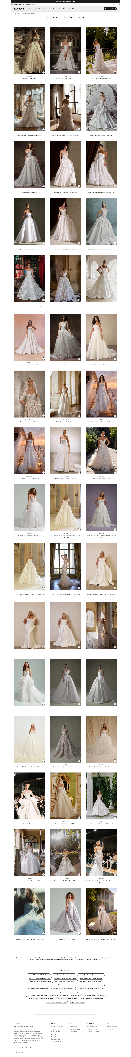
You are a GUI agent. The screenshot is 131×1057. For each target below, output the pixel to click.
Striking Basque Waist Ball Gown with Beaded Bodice (30, 249)
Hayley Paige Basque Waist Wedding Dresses (65, 992)
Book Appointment (110, 8)
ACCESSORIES (46, 8)
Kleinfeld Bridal (14, 4)
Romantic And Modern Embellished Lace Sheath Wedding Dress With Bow (101, 881)
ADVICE (64, 8)
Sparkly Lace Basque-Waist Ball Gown (101, 478)
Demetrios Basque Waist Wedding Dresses (93, 985)
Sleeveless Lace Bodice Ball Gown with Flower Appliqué (101, 249)
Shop (19, 13)
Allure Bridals (65, 190)
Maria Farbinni (30, 362)
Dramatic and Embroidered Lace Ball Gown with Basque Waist (30, 306)
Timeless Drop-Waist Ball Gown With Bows (65, 823)
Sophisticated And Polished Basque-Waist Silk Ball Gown (101, 709)
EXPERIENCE (56, 8)
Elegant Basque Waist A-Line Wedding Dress (29, 478)
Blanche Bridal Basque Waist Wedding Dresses (64, 988)
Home (15, 13)
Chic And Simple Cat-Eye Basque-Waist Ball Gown (101, 766)
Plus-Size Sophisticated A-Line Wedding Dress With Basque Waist (101, 595)
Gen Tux (33, 4)
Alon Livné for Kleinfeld (29, 419)
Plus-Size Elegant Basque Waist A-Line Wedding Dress (101, 421)
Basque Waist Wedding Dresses (28, 13)
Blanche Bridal (65, 76)
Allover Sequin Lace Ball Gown (29, 78)
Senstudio (101, 247)
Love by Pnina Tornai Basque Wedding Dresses (64, 974)
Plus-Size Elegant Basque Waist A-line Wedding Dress (66, 653)
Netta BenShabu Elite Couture (65, 304)
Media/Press (53, 1029)
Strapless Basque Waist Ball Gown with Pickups (101, 135)
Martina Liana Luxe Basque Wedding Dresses (90, 992)
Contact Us (53, 1034)
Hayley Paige (29, 533)
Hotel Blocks (28, 4)
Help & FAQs (53, 1036)
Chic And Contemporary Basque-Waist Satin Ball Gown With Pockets (29, 595)
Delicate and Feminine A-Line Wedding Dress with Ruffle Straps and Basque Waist (101, 307)
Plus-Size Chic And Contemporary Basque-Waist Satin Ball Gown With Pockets (65, 536)
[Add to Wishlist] (43, 72)
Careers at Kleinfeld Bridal (56, 1026)
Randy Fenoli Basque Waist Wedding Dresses (40, 981)
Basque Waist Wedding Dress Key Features (64, 1012)
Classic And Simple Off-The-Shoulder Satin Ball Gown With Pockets (101, 536)
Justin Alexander (101, 76)
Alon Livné (65, 133)
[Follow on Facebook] (15, 1047)
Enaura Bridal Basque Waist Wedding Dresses (40, 992)
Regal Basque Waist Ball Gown (29, 192)
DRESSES (29, 8)
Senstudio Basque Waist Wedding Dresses (94, 995)
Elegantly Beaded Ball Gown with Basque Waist (65, 364)
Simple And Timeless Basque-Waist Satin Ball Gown (29, 766)
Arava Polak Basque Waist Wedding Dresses (67, 998)
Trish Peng (101, 304)
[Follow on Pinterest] (23, 1047)
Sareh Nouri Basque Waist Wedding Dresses (70, 995)
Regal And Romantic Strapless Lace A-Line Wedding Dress (30, 421)
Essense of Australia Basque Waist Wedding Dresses (91, 974)
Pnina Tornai (101, 650)
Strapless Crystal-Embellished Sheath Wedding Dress (101, 653)
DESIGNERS (37, 8)
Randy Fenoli (101, 419)
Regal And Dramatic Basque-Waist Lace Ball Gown (65, 766)
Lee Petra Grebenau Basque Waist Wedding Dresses (41, 998)
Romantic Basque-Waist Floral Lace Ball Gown (65, 880)
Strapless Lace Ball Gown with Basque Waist (65, 478)
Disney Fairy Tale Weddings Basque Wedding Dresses (91, 988)
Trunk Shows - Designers (92, 1029)
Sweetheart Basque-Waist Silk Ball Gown (65, 709)
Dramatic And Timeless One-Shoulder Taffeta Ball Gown (101, 823)
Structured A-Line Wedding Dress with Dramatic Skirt (65, 135)
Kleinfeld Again (21, 4)
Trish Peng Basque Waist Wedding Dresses (56, 1002)
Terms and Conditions (112, 1026)
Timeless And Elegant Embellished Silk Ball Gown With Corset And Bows (101, 940)
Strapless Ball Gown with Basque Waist (101, 364)
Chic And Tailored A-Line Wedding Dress (65, 421)
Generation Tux (73, 1031)
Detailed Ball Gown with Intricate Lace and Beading (29, 135)
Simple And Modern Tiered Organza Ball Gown (30, 709)
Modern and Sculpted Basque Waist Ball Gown (65, 192)
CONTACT (71, 8)
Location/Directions (55, 1039)
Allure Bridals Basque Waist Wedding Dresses (38, 974)
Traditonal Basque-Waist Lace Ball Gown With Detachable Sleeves (30, 940)
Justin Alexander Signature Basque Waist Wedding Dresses (42, 985)
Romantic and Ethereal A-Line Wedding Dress (65, 306)
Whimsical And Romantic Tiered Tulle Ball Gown (30, 535)
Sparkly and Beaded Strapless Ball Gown (101, 78)
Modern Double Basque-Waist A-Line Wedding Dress (29, 364)
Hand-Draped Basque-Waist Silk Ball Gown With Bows (30, 880)
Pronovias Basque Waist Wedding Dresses (69, 985)
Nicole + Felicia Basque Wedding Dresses (64, 981)
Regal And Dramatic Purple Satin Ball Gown (65, 939)
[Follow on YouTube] (27, 1047)
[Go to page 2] (77, 946)
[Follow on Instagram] (19, 1047)
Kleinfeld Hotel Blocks (75, 1029)
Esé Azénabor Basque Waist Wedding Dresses (92, 998)
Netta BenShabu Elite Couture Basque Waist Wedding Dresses (41, 995)
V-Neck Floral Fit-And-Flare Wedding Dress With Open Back (65, 594)
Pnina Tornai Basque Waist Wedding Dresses (39, 978)
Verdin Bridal (65, 533)
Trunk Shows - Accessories (93, 1031)
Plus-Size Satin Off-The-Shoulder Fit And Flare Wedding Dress (30, 653)
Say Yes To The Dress (55, 1031)
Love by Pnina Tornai (65, 476)
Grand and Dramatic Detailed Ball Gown (65, 78)
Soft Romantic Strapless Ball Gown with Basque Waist (101, 192)
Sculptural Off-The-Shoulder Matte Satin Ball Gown (29, 823)
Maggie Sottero (30, 76)
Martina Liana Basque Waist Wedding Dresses (91, 978)
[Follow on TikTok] (30, 1047)
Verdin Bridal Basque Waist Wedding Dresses (38, 988)
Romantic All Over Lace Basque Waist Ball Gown (65, 249)
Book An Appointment (92, 1026)
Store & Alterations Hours (56, 1041)
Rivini (101, 133)
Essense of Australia (101, 362)
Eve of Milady (101, 476)
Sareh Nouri (30, 304)
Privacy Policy (110, 1029)
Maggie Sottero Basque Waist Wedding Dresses (65, 978)
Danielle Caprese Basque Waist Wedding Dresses (89, 981)
